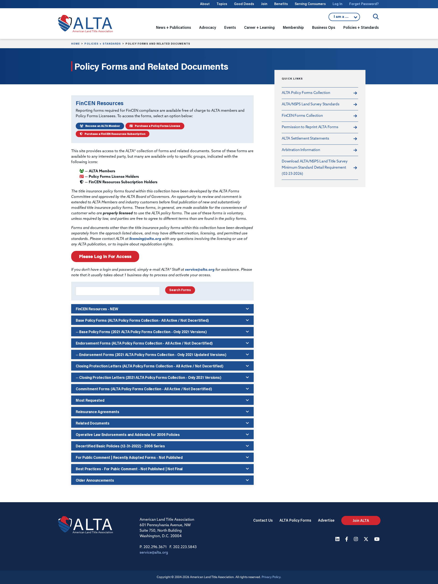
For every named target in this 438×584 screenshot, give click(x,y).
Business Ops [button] (323, 27)
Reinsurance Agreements (97, 411)
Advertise (326, 520)
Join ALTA (361, 520)
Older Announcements (95, 480)
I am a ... (344, 18)
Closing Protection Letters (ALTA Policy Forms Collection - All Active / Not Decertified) (149, 366)
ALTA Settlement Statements (305, 139)
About (205, 4)
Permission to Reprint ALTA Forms (310, 127)
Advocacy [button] (207, 27)
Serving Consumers (310, 4)
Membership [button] (293, 27)
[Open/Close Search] (376, 16)
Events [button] (230, 27)
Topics (221, 4)
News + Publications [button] (173, 27)
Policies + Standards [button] (361, 27)
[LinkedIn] (338, 539)
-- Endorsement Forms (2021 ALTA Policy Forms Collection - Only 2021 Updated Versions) (151, 354)
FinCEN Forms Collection (302, 116)
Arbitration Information (301, 150)
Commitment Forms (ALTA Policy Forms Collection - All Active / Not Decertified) (144, 388)
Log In (337, 4)
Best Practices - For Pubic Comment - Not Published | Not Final (129, 468)
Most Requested (90, 400)
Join (264, 4)
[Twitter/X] (367, 539)
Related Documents (93, 423)
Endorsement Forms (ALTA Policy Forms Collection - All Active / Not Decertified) (144, 343)
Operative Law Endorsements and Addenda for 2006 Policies (128, 434)
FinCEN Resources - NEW (97, 308)
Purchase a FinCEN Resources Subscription (114, 133)
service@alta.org (199, 270)
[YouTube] (377, 539)
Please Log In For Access (105, 256)
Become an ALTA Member (101, 125)
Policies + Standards (102, 43)
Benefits (281, 4)
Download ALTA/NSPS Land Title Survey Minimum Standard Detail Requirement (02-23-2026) (314, 168)
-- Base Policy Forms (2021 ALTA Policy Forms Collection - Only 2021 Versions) (141, 331)
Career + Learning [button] (259, 27)
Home (75, 43)
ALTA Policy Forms (295, 520)
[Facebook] (347, 539)
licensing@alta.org (145, 239)
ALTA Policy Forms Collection (306, 93)
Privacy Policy (271, 577)
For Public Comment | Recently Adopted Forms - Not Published (129, 457)
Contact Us (263, 520)
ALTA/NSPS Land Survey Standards (310, 104)
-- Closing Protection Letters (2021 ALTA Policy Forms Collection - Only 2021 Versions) (148, 377)
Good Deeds (244, 4)
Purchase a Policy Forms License (156, 125)
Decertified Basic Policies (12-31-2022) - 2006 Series (120, 445)
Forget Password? (364, 4)
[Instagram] (356, 539)
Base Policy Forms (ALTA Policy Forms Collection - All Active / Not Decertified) (142, 320)
